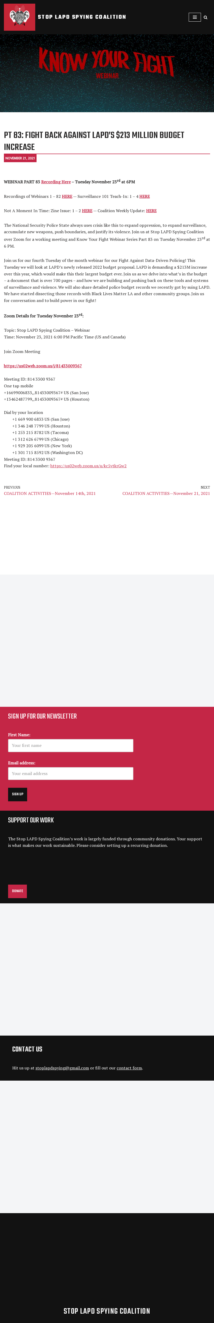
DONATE (17, 891)
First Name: (19, 735)
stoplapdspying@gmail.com (62, 1068)
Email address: (21, 763)
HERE (151, 210)
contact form (129, 1068)
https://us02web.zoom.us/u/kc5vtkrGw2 (88, 466)
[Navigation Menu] (195, 17)
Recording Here (56, 182)
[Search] (205, 17)
